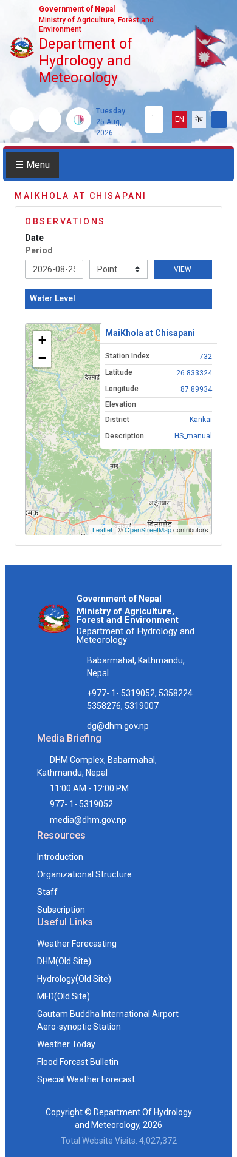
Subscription (61, 909)
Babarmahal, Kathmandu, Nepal (136, 667)
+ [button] (42, 339)
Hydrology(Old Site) (74, 979)
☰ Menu (32, 164)
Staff (47, 892)
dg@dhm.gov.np (118, 726)
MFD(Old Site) (63, 996)
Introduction (60, 857)
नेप (199, 119)
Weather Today (66, 1044)
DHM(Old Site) (64, 961)
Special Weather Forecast (86, 1079)
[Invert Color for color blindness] (78, 119)
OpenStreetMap (148, 529)
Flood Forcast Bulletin (77, 1062)
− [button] (42, 358)
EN (179, 119)
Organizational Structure (84, 874)
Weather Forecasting (77, 943)
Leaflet (102, 529)
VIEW (182, 269)
